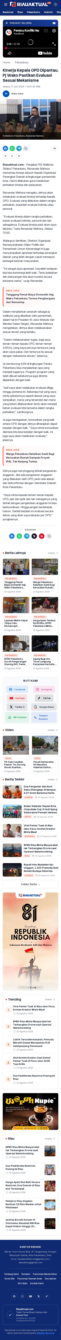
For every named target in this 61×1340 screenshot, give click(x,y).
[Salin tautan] (25, 148)
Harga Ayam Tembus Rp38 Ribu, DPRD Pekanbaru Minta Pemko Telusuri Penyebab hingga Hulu (44, 627)
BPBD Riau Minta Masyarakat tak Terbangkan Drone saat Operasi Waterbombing (41, 848)
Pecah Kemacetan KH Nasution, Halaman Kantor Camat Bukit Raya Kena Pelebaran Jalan (44, 767)
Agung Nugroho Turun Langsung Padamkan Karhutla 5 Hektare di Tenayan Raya (44, 664)
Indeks (51, 553)
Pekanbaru (33, 12)
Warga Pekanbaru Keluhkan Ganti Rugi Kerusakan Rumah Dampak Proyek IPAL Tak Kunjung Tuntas (30, 457)
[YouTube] (30, 1296)
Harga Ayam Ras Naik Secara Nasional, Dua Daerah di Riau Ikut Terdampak (23, 1185)
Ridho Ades (17, 93)
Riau (20, 12)
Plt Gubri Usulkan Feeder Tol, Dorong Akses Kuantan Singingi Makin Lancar (14, 767)
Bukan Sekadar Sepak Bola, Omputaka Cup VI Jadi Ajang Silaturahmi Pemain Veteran (40, 809)
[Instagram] (22, 1296)
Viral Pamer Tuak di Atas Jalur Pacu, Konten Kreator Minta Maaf (39, 829)
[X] (39, 1296)
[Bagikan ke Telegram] (19, 148)
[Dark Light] (55, 4)
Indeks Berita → (30, 884)
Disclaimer (50, 1278)
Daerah (29, 875)
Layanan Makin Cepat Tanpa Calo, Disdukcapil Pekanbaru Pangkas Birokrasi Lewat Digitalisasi (16, 627)
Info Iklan (22, 1283)
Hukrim (48, 12)
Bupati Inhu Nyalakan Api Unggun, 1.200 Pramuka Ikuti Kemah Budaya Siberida (41, 868)
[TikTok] (47, 1296)
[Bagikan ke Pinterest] (41, 536)
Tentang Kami (11, 1274)
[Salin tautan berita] (49, 536)
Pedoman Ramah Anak (29, 1278)
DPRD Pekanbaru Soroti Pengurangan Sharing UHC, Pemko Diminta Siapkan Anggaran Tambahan (15, 664)
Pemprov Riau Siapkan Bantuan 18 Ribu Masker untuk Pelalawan (23, 1204)
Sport (28, 817)
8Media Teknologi (46, 1333)
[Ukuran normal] (12, 156)
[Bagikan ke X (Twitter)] (34, 536)
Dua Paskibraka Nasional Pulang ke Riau (20, 1167)
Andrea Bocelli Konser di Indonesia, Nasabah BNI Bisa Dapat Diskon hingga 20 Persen (22, 1224)
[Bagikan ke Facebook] (5, 148)
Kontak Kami (36, 1283)
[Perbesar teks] (19, 156)
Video (8, 758)
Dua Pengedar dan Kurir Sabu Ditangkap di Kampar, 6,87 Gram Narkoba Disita (40, 790)
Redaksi (25, 1274)
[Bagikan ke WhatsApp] (12, 148)
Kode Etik (10, 1278)
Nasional (8, 12)
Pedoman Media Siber (45, 1274)
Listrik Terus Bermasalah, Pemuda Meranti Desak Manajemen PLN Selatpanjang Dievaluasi (33, 1043)
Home (6, 62)
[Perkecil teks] (5, 156)
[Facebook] (14, 1296)
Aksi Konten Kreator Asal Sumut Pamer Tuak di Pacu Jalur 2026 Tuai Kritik (31, 1061)
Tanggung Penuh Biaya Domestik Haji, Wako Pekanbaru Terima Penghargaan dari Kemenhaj (30, 298)
